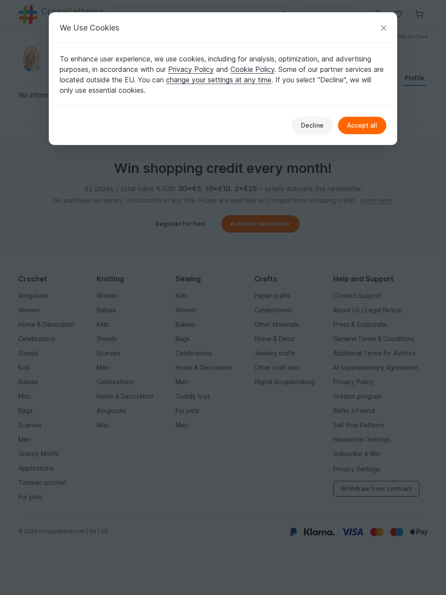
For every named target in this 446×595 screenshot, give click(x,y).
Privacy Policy (191, 69)
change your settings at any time (218, 79)
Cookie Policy (252, 69)
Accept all (362, 125)
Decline (312, 125)
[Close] (384, 27)
